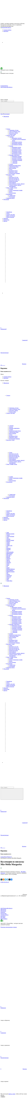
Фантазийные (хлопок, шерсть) (16, 183)
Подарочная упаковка (14, 173)
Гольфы (11, 189)
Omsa (7, 565)
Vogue (7, 578)
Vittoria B (8, 576)
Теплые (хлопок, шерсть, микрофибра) (15, 185)
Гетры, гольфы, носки (11, 187)
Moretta (8, 557)
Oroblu (8, 567)
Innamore (8, 548)
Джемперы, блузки (13, 130)
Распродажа (6, 219)
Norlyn (8, 560)
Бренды (5, 520)
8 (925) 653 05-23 (5, 882)
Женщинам (6, 383)
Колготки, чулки (10, 174)
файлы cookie (12, 1094)
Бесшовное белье (13, 170)
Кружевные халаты (17, 149)
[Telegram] (7, 879)
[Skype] (5, 879)
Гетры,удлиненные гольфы (15, 190)
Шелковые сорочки (17, 138)
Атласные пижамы (16, 157)
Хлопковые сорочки (17, 142)
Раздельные (12, 196)
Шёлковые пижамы (17, 156)
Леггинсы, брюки (13, 132)
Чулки (10, 176)
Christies (8, 539)
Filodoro (8, 541)
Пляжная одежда (10, 198)
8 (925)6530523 (4, 85)
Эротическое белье (13, 166)
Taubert (8, 574)
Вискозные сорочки (17, 143)
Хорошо (3, 1096)
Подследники (12, 193)
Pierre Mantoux (9, 570)
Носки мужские (10, 217)
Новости (9, 856)
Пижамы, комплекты (14, 155)
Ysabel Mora (9, 580)
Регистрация (6, 114)
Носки (10, 191)
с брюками (14, 162)
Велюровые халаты (17, 153)
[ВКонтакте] (11, 879)
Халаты (11, 146)
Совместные (12, 195)
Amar (7, 532)
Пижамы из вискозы (17, 159)
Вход (2, 114)
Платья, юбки (12, 134)
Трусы (10, 169)
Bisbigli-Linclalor (10, 533)
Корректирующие (13, 181)
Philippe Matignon (10, 569)
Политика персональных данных (9, 927)
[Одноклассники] (3, 879)
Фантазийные (12, 182)
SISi (7, 573)
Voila (7, 579)
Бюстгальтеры (12, 168)
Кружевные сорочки (17, 144)
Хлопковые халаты (16, 152)
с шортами (14, 161)
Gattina (8, 543)
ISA (7, 546)
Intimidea (8, 549)
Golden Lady (9, 545)
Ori (7, 566)
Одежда (8, 129)
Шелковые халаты (16, 147)
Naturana (8, 558)
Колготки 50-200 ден (14, 179)
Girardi (8, 544)
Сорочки (11, 136)
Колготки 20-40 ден (14, 178)
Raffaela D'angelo (10, 571)
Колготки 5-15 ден (13, 177)
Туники (11, 164)
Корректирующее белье (15, 165)
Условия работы (7, 30)
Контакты (5, 31)
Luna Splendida (9, 552)
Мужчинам (6, 498)
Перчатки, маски (13, 172)
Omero (7, 563)
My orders (3, 917)
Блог (6, 856)
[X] (9, 879)
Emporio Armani (10, 540)
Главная (2, 856)
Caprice (8, 535)
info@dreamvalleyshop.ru (6, 87)
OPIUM (8, 561)
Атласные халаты (16, 148)
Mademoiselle (9, 553)
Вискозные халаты (16, 151)
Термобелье (9, 212)
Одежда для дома (10, 135)
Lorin (7, 550)
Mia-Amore (9, 554)
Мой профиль (4, 918)
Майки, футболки (10, 215)
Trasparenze (9, 575)
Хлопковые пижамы (17, 160)
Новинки (5, 218)
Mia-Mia (8, 556)
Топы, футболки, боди (14, 131)
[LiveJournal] (1, 879)
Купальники (9, 194)
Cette (7, 537)
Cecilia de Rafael (10, 536)
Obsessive (8, 562)
